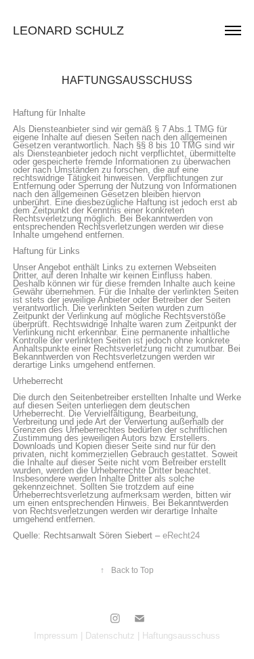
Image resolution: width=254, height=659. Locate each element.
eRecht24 (181, 535)
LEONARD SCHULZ (68, 30)
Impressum (56, 636)
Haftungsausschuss (181, 636)
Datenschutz (110, 636)
